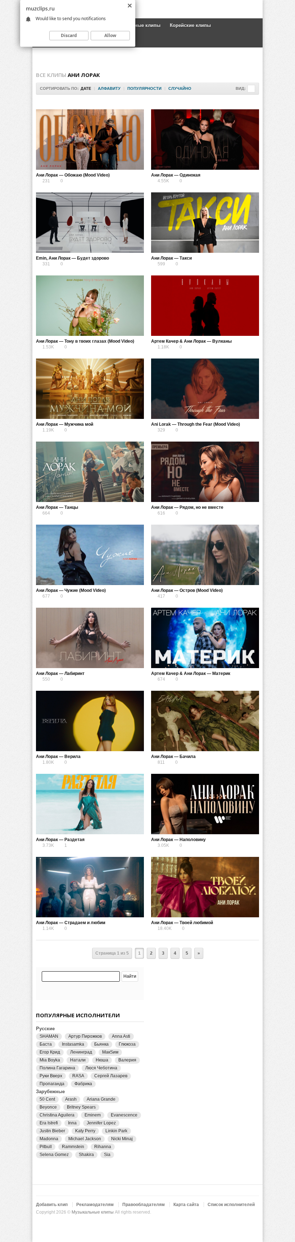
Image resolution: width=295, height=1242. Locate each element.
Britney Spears (81, 1107)
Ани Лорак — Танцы (57, 507)
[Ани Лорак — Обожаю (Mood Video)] (90, 139)
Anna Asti (121, 1036)
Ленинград (81, 1052)
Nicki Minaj (122, 1138)
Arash (71, 1099)
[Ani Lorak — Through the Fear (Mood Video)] (205, 389)
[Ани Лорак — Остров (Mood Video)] (205, 555)
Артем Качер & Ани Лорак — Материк (190, 673)
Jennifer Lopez (101, 1122)
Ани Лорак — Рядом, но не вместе (187, 507)
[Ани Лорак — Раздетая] (90, 804)
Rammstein (73, 1146)
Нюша (102, 1060)
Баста (46, 1044)
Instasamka (73, 1044)
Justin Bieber (52, 1130)
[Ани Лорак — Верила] (90, 721)
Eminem (93, 1115)
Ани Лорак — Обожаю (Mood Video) (73, 175)
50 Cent (47, 1099)
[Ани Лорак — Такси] (205, 222)
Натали (78, 1060)
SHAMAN (49, 1036)
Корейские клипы (190, 25)
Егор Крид (50, 1052)
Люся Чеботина (101, 1067)
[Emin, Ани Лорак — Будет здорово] (90, 222)
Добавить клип (52, 1204)
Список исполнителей (231, 1204)
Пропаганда (52, 1083)
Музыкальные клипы (93, 1212)
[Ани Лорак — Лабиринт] (90, 638)
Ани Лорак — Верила (58, 756)
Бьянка (101, 1044)
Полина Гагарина (57, 1067)
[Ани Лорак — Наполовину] (205, 804)
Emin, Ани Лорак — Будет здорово (72, 258)
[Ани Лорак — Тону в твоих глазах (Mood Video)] (90, 305)
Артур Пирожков (85, 1036)
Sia (107, 1154)
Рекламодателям (95, 1204)
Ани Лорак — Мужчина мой (64, 424)
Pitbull (46, 1146)
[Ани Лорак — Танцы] (90, 472)
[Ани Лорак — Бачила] (205, 721)
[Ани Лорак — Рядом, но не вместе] (205, 472)
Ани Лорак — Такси (171, 258)
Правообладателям (143, 1204)
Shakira (86, 1154)
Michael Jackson (84, 1138)
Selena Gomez (54, 1154)
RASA (78, 1075)
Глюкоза (127, 1044)
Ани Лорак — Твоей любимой (182, 922)
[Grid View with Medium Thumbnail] (251, 88)
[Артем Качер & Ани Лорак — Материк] (205, 638)
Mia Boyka (50, 1060)
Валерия (127, 1060)
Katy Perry (85, 1130)
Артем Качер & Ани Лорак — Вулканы (191, 341)
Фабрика (83, 1083)
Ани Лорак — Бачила (173, 756)
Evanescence (124, 1115)
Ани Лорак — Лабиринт (60, 673)
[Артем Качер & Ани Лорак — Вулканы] (205, 305)
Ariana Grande (101, 1099)
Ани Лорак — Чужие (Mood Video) (71, 590)
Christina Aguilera (57, 1115)
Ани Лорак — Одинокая (175, 175)
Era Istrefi (49, 1122)
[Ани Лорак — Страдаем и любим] (90, 887)
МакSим (110, 1052)
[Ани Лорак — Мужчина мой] (90, 389)
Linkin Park (116, 1130)
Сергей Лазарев (110, 1075)
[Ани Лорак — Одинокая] (205, 139)
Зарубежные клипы (137, 25)
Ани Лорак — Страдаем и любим (70, 922)
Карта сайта (186, 1204)
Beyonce (48, 1107)
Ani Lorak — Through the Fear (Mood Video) (195, 424)
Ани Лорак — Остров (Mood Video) (187, 590)
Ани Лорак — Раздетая (60, 839)
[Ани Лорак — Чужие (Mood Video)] (90, 555)
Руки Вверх (51, 1075)
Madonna (49, 1138)
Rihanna (102, 1146)
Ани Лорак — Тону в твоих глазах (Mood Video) (85, 341)
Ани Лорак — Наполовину (178, 839)
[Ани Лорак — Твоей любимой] (205, 887)
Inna (72, 1122)
